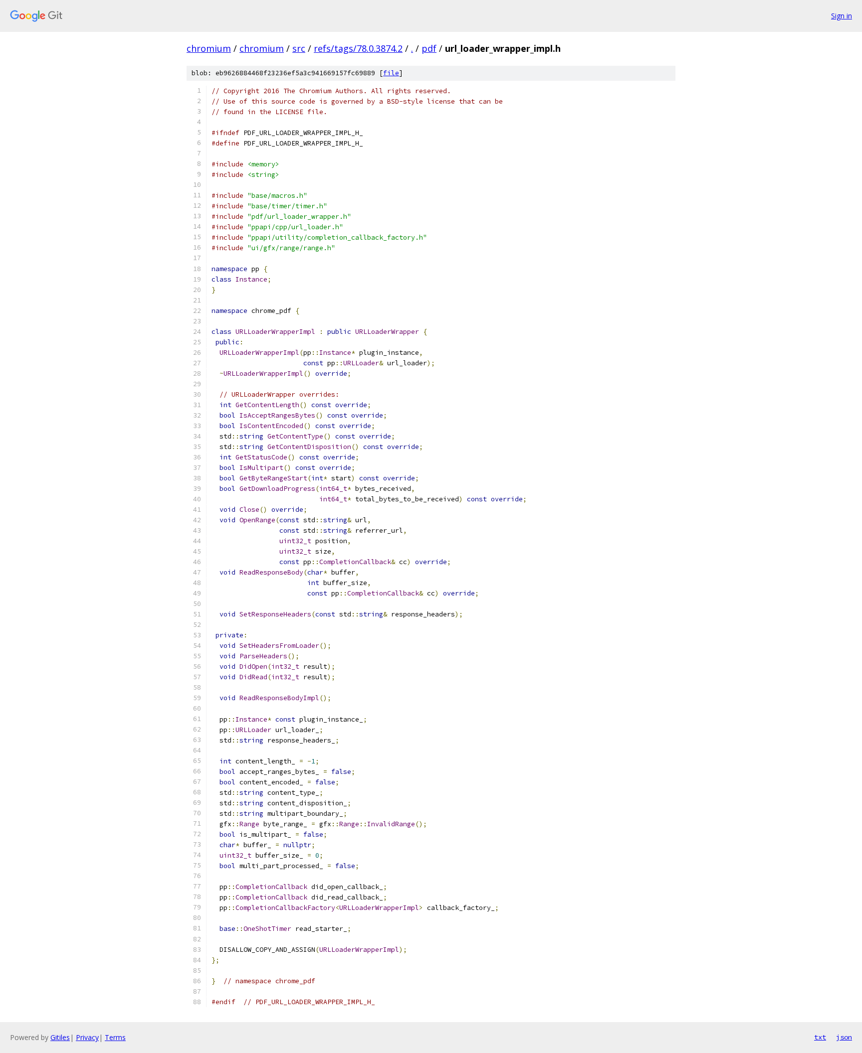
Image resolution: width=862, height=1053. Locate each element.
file (391, 73)
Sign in (841, 15)
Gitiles (60, 1037)
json (844, 1037)
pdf (429, 48)
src (298, 48)
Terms (115, 1037)
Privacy (87, 1037)
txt (820, 1037)
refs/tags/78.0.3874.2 (358, 48)
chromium (209, 48)
